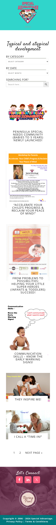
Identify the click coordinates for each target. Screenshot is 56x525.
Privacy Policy (14, 521)
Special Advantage (28, 12)
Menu (28, 27)
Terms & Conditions (36, 521)
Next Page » (34, 452)
